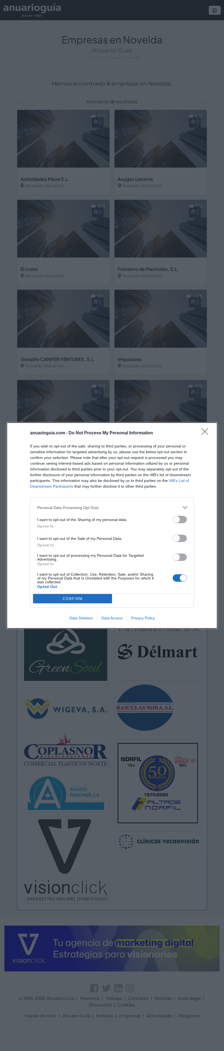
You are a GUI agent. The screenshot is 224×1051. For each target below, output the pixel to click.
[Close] (206, 433)
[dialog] (112, 525)
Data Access (112, 618)
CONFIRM (73, 599)
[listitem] (112, 507)
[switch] (180, 519)
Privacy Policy (143, 618)
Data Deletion (81, 618)
